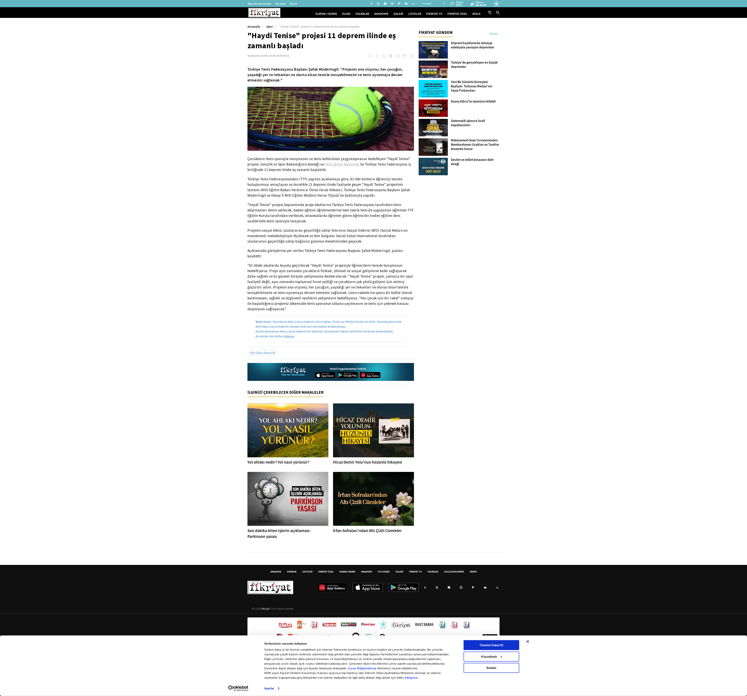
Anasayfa (253, 27)
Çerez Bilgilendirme (362, 668)
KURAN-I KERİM (347, 571)
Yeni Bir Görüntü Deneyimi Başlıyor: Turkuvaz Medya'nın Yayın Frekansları (471, 86)
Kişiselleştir (489, 656)
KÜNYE (473, 571)
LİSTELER (414, 14)
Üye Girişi (280, 3)
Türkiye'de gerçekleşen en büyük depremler (474, 64)
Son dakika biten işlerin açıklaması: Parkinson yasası (279, 533)
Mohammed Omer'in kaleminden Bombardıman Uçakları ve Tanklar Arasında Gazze (475, 144)
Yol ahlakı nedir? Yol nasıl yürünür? (278, 462)
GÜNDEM (291, 571)
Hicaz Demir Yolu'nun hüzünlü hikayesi (367, 462)
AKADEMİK (381, 14)
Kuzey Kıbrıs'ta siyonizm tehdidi (473, 101)
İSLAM (346, 14)
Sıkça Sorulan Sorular (259, 3)
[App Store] (325, 375)
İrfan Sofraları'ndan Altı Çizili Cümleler (367, 530)
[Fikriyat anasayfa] (293, 372)
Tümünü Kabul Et (491, 645)
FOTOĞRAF (384, 571)
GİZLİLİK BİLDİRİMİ (454, 571)
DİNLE (476, 14)
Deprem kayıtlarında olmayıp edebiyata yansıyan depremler (472, 45)
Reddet (491, 668)
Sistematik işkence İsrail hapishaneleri (468, 123)
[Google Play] (347, 375)
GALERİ (398, 14)
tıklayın (288, 336)
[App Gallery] (370, 375)
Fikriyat (265, 608)
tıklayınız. (412, 677)
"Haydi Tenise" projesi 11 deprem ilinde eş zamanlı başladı (319, 27)
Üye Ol (293, 3)
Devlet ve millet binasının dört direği (472, 162)
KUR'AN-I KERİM (326, 14)
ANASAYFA (275, 571)
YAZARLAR (362, 14)
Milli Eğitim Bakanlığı (342, 164)
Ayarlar (269, 688)
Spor (269, 27)
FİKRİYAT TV (434, 14)
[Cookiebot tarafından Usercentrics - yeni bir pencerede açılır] (238, 688)
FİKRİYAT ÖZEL (457, 14)
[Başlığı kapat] (527, 641)
